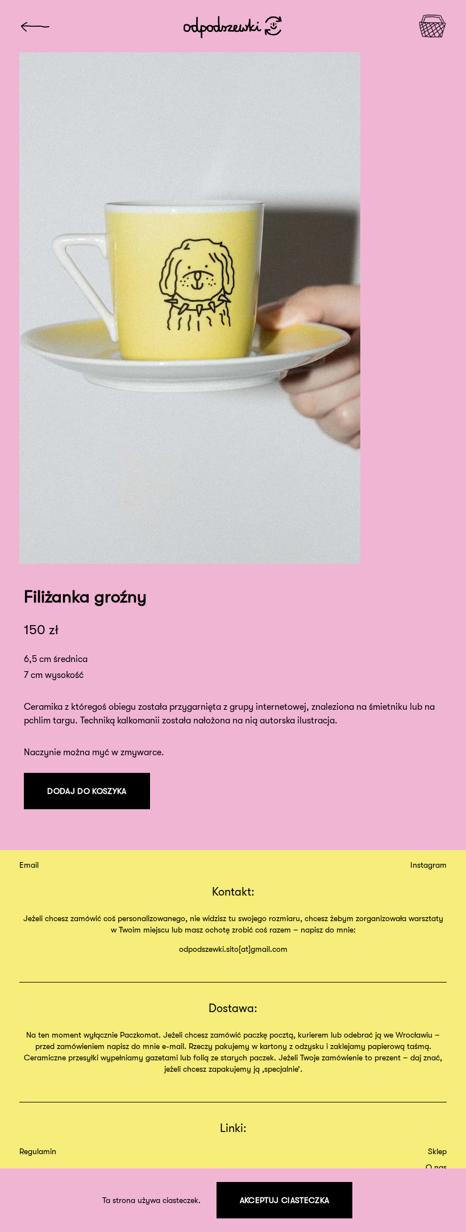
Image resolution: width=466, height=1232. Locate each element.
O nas (436, 1167)
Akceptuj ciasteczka (285, 1200)
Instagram (428, 864)
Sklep (437, 1151)
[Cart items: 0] (432, 26)
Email (29, 864)
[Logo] (35, 26)
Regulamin (37, 1151)
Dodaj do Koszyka (87, 791)
